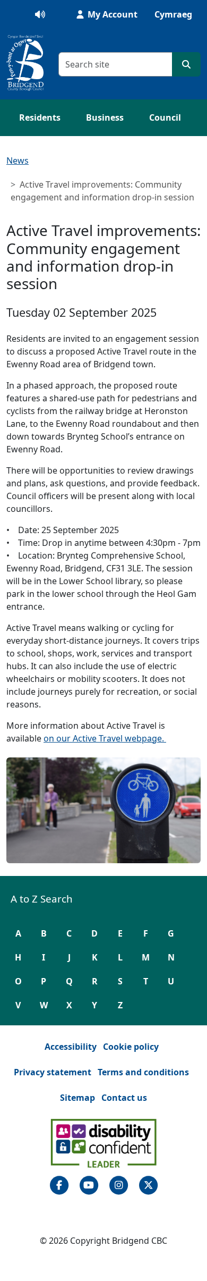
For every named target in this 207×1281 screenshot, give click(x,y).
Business (105, 117)
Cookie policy (131, 1046)
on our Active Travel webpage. (105, 738)
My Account (111, 14)
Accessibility (71, 1046)
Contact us (124, 1097)
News (17, 160)
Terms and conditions (143, 1072)
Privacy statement (52, 1072)
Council (165, 117)
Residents (40, 117)
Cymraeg (173, 14)
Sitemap (77, 1097)
